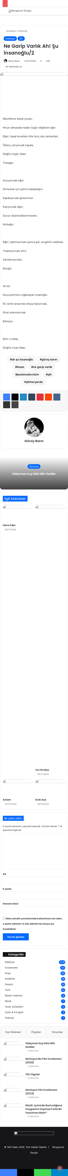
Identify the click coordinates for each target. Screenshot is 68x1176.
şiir (50, 374)
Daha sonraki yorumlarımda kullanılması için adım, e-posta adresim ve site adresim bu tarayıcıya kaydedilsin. (32, 923)
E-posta (7, 888)
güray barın (49, 359)
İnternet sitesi (10, 903)
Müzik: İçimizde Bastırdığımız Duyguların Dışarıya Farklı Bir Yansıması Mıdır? (43, 1109)
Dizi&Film (10, 978)
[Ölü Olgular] (13, 1079)
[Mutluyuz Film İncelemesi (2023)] (13, 1094)
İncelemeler (11, 967)
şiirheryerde (34, 382)
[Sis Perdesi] (50, 636)
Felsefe (9, 984)
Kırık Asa (40, 799)
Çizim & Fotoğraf (14, 1012)
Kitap (8, 973)
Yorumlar (57, 1032)
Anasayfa (10, 30)
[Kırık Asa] (50, 787)
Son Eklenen (13, 1032)
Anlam (7, 799)
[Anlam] (18, 787)
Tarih (7, 990)
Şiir (21, 38)
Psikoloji (9, 1017)
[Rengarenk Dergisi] (20, 11)
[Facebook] (6, 397)
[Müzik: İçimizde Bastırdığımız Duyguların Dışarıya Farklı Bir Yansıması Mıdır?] (13, 1110)
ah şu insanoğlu (22, 359)
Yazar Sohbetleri (14, 1006)
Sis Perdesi (42, 770)
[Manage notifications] (60, 1168)
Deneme (34, 466)
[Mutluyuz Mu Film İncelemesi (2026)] (13, 1063)
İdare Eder (9, 525)
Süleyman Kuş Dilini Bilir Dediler (34, 474)
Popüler (36, 1032)
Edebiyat (22, 30)
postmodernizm (28, 374)
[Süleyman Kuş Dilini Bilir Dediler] (13, 1048)
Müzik (8, 1001)
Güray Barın (14, 61)
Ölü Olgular (32, 1074)
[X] (15, 397)
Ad (4, 874)
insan (20, 367)
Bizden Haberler (14, 995)
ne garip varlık (42, 367)
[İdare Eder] (18, 513)
